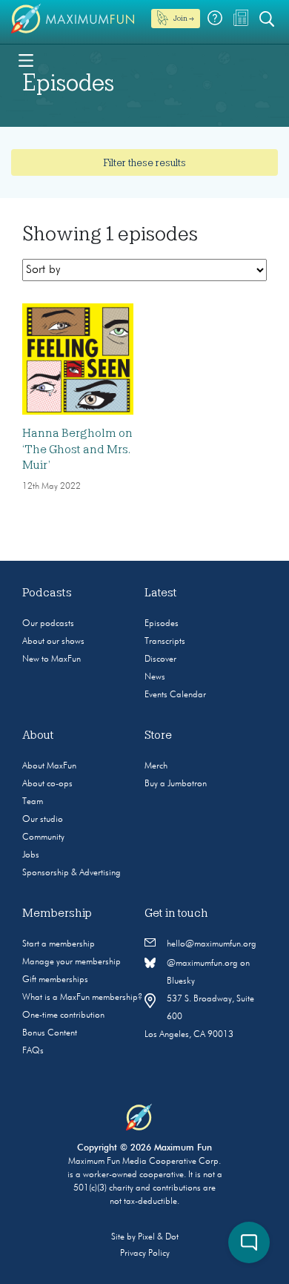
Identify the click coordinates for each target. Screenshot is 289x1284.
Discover (160, 659)
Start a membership (58, 944)
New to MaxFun (51, 659)
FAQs (33, 1051)
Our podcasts (48, 623)
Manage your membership (71, 962)
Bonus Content (49, 1033)
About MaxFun (49, 766)
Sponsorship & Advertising (71, 873)
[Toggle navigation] (26, 59)
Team (32, 801)
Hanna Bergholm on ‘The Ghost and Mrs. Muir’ (77, 449)
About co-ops (47, 784)
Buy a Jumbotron (175, 784)
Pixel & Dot (158, 1237)
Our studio (42, 819)
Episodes (161, 623)
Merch (155, 766)
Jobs (30, 855)
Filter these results (144, 162)
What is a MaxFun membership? (82, 997)
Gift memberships (55, 979)
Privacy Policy (145, 1253)
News (154, 677)
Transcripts (164, 641)
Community (43, 837)
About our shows (53, 641)
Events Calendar (175, 695)
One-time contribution (63, 1015)
